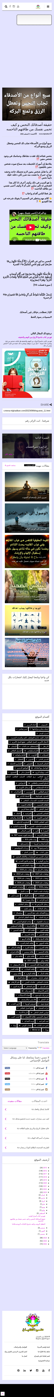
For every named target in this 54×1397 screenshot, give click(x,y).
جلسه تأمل (15, 896)
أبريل (43, 1201)
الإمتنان (14, 746)
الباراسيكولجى (32, 751)
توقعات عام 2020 (26, 870)
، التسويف (44, 725)
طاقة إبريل (31, 926)
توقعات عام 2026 (23, 883)
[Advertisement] (27, 57)
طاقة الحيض (43, 935)
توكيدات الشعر (17, 887)
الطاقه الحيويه (26, 805)
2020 (45, 1183)
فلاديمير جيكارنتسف (28, 999)
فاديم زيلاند (29, 991)
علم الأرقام (15, 982)
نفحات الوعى (27, 1025)
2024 (45, 1238)
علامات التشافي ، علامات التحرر (36, 982)
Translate (45, 1048)
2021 (45, 1186)
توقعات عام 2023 (41, 878)
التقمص (29, 764)
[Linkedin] (24, 1370)
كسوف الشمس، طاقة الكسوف (36, 1017)
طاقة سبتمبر (29, 952)
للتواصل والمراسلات (20, 1347)
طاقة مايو (31, 956)
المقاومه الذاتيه (19, 826)
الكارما (28, 818)
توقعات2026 (43, 887)
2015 (45, 1168)
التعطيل (20, 759)
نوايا (14, 1025)
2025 (45, 1241)
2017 (45, 1174)
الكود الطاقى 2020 (41, 822)
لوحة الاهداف (29, 1021)
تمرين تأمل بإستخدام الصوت (34, 497)
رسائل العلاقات (23, 904)
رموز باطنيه (28, 909)
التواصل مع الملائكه (41, 768)
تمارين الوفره (43, 861)
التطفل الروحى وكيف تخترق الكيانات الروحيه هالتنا (28, 1224)
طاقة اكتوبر (44, 930)
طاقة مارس (43, 956)
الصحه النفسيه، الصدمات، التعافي (35, 800)
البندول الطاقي (16, 751)
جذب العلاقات (43, 896)
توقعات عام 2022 (23, 874)
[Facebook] (10, 6)
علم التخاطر (30, 986)
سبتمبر (42, 1228)
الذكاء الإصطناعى (42, 787)
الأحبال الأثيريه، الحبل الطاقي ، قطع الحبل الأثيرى (30, 742)
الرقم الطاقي (43, 792)
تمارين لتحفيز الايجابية (37, 663)
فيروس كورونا (30, 1004)
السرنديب (30, 792)
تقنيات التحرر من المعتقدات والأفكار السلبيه (32, 857)
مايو (43, 1204)
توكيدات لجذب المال (40, 891)
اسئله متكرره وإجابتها (40, 729)
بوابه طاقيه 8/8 (31, 839)
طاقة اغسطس (16, 926)
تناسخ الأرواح (43, 865)
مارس (42, 1198)
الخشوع (13, 772)
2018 (45, 1177)
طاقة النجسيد (43, 952)
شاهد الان (8, 454)
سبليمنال (19, 913)
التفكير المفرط (42, 764)
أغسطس (42, 1213)
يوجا (46, 1030)
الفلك (18, 813)
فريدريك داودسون (41, 995)
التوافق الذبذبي (22, 768)
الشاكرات (17, 792)
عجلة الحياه (21, 978)
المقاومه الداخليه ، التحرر (38, 826)
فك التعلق (44, 999)
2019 (45, 1180)
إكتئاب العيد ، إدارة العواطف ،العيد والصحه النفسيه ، (29, 738)
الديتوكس (22, 783)
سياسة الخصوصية (44, 1361)
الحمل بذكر (25, 772)
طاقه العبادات (29, 969)
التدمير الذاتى (43, 759)
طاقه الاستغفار (19, 965)
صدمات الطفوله (42, 922)
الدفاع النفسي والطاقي (39, 783)
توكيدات (31, 887)
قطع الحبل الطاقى (26, 1008)
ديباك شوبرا (30, 900)
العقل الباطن (43, 809)
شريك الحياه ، (43, 917)
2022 (45, 1189)
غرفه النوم (17, 986)
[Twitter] (31, 1370)
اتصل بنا (24, 1356)
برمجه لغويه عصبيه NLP (23, 835)
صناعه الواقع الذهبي (24, 922)
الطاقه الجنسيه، (42, 805)
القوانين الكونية (42, 818)
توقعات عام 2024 (23, 878)
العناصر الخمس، (42, 813)
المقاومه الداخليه (23, 822)
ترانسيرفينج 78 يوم (41, 848)
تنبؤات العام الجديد (27, 865)
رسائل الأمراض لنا (41, 904)
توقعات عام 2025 (41, 883)
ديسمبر (42, 1234)
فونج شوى (44, 1004)
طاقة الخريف (29, 935)
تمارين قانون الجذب (26, 861)
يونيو (43, 1207)
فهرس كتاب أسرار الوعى (37, 1216)
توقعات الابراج (43, 870)
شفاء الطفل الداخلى (25, 917)
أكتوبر (43, 1231)
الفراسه (28, 813)
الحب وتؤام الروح (41, 772)
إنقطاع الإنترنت (42, 835)
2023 (45, 1192)
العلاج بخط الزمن (27, 809)
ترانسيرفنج (25, 844)
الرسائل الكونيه (25, 787)
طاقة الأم (31, 930)
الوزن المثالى (25, 831)
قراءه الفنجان (43, 1008)
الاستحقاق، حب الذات (30, 746)
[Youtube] (18, 6)
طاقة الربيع (26, 939)
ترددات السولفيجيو (21, 848)
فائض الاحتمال (43, 991)
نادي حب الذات (42, 1025)
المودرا (45, 831)
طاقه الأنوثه (44, 969)
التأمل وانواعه (30, 465)
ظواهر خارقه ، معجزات (39, 978)
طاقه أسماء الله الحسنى (39, 965)
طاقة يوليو (44, 961)
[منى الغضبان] (38, 7)
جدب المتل (24, 891)
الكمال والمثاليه (15, 818)
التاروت (34, 755)
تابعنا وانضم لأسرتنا (43, 1347)
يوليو (43, 1210)
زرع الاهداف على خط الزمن (37, 913)
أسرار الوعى (43, 733)
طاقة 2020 (44, 926)
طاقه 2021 (31, 961)
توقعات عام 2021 (41, 874)
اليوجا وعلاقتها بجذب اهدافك (34, 631)
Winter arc (36, 1030)
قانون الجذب (15, 1004)
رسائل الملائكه (42, 909)
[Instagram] (14, 6)
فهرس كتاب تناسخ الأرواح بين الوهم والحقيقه (35, 337)
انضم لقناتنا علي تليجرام (42, 1356)
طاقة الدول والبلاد (41, 939)
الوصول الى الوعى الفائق (36, 529)
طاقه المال (44, 973)
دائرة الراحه (43, 900)
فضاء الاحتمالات (24, 995)
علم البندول (44, 986)
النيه (36, 831)
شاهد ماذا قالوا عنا (44, 1352)
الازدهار (45, 746)
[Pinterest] (18, 1370)
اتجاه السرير (31, 725)
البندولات (45, 755)
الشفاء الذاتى (25, 796)
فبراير (43, 1195)
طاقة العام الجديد (26, 943)
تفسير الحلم (28, 852)
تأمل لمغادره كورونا (41, 844)
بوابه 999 (44, 839)
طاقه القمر (14, 969)
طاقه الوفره (30, 973)
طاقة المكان (15, 948)
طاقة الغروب (43, 948)
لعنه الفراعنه (43, 1021)
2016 (45, 1171)
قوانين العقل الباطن (41, 1012)
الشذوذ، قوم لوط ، (41, 796)
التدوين (31, 759)
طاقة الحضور (18, 930)
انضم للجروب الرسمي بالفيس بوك (15, 1352)
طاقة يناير (18, 956)
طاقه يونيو (17, 973)
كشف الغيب (15, 1017)
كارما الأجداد (23, 1012)
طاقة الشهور (43, 943)
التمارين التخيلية (16, 764)
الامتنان (45, 751)
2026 (45, 1244)
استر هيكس (23, 729)
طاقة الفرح (29, 948)
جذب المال (28, 896)
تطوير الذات (43, 852)
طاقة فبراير (14, 952)
